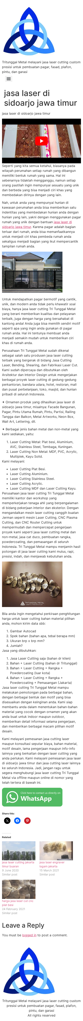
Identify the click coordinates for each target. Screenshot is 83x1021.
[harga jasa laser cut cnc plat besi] (18, 889)
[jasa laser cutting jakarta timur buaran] (18, 851)
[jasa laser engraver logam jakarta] (56, 851)
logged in (29, 935)
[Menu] (8, 79)
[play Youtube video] (41, 141)
